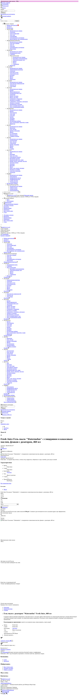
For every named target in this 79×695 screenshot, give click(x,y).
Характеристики (8, 608)
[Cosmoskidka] (4, 652)
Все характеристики (6, 483)
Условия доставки (8, 668)
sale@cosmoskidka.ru (6, 683)
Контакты (6, 206)
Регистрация (10, 201)
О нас (5, 212)
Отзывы (6, 610)
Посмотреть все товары (16, 30)
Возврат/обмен (7, 208)
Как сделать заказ (8, 211)
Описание (6, 607)
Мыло (5, 429)
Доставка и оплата (8, 205)
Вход (8, 199)
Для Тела (6, 428)
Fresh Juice (3, 456)
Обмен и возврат (8, 669)
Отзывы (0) (4, 448)
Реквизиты (6, 209)
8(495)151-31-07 (12, 195)
